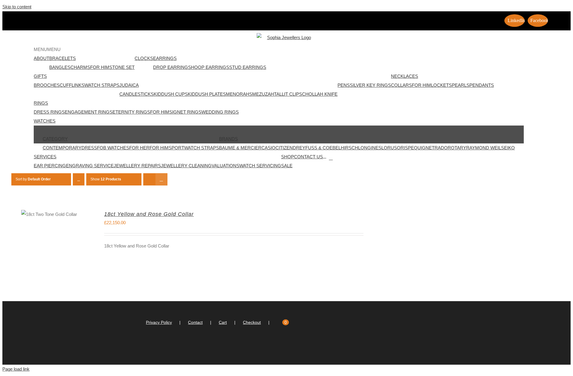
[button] (47, 49)
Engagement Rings (89, 111)
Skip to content (16, 6)
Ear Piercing (50, 165)
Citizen (284, 147)
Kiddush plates (207, 94)
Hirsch (349, 147)
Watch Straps (101, 85)
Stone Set (122, 67)
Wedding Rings (220, 111)
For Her (139, 147)
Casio (268, 147)
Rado (441, 147)
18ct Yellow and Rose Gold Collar (149, 214)
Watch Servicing (260, 165)
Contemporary (62, 147)
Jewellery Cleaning (186, 165)
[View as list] (161, 179)
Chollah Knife (320, 94)
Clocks (144, 58)
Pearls (460, 85)
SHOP (287, 156)
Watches (45, 120)
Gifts (40, 76)
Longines (369, 147)
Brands (228, 138)
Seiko (508, 147)
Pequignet (421, 147)
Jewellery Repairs (137, 165)
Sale (286, 165)
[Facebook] (289, 346)
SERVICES (45, 156)
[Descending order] (78, 179)
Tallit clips (288, 94)
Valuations (225, 165)
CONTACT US (308, 156)
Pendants (481, 85)
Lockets (441, 85)
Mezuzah (263, 94)
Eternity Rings (131, 111)
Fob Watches (113, 147)
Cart (223, 322)
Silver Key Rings (370, 85)
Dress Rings (49, 111)
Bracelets (62, 58)
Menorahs (239, 94)
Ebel (335, 147)
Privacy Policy (159, 322)
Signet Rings (185, 111)
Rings (41, 103)
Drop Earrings (172, 67)
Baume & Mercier (240, 147)
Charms (80, 67)
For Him (99, 67)
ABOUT (41, 58)
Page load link (16, 369)
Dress (89, 147)
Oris (402, 147)
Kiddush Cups (171, 94)
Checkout (252, 322)
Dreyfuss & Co (311, 147)
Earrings (165, 58)
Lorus (389, 147)
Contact (195, 322)
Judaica (129, 85)
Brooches (47, 85)
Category (55, 138)
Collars (401, 85)
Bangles (59, 67)
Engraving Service (90, 165)
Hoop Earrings (210, 67)
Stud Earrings (247, 67)
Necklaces (404, 76)
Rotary (457, 147)
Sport (176, 147)
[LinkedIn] (281, 346)
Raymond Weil (483, 147)
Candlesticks (136, 94)
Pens (344, 85)
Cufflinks (72, 85)
